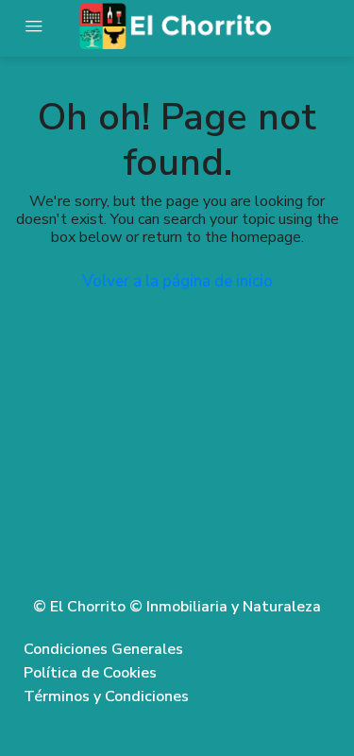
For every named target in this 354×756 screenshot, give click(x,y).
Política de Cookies (90, 672)
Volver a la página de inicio (177, 281)
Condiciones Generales (103, 649)
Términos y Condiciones (106, 696)
